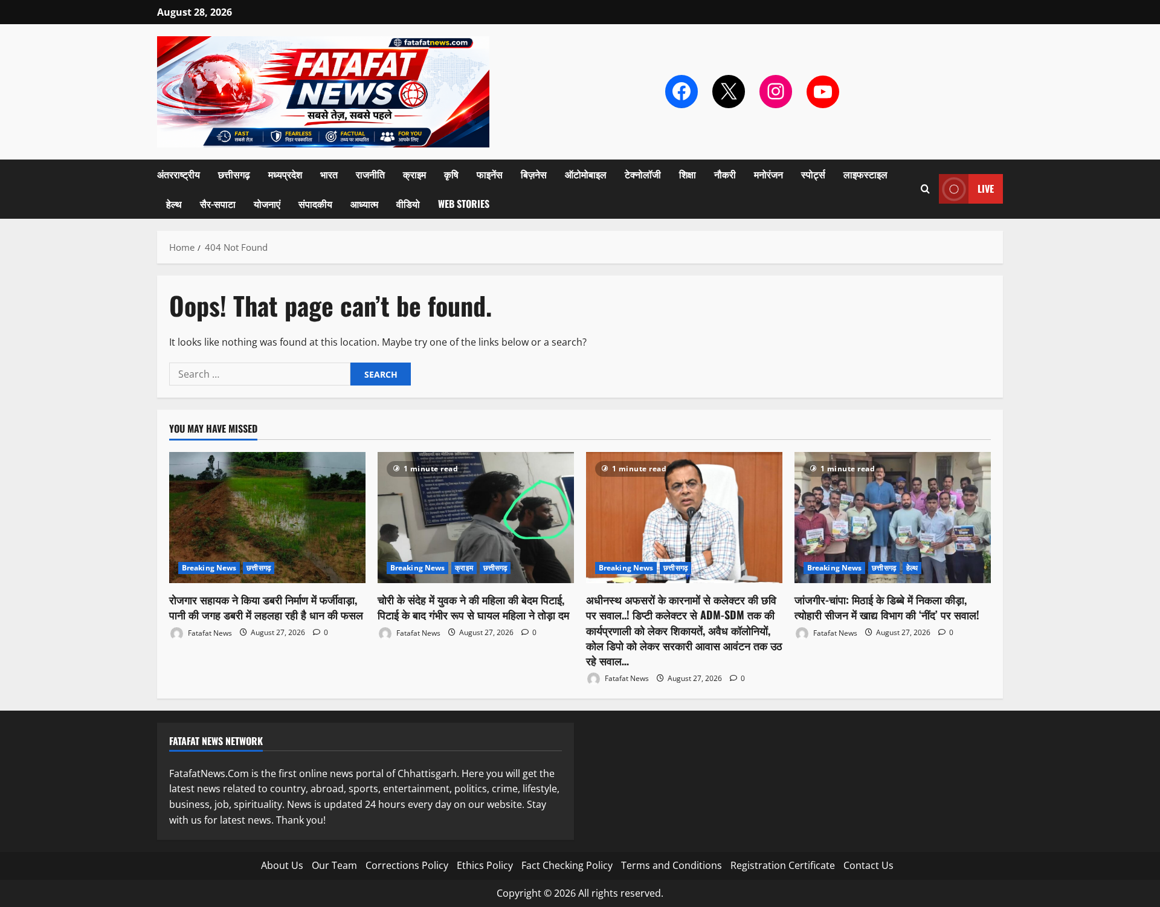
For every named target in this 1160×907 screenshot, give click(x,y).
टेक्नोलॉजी (643, 174)
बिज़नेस (534, 174)
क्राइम (414, 174)
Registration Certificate (782, 865)
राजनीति (370, 174)
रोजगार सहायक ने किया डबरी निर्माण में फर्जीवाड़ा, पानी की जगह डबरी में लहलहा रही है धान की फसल (266, 607)
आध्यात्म (364, 203)
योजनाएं (267, 203)
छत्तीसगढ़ (234, 174)
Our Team (334, 865)
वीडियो (408, 203)
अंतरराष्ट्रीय (178, 174)
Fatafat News (209, 632)
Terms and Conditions (671, 865)
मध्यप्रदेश (285, 174)
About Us (282, 865)
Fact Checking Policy (567, 865)
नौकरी (725, 174)
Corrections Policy (407, 865)
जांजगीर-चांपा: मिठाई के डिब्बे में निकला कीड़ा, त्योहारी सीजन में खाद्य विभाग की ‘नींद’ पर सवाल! (886, 607)
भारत (329, 174)
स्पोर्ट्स (813, 174)
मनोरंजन (768, 174)
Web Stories (463, 203)
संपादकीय (315, 203)
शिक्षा (687, 174)
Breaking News (209, 568)
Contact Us (868, 865)
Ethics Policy (485, 865)
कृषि (451, 174)
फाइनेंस (490, 174)
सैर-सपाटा (218, 203)
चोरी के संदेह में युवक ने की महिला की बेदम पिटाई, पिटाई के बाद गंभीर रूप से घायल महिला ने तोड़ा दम (473, 607)
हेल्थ (174, 203)
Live (986, 188)
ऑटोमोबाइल (586, 174)
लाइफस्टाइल (865, 174)
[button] (925, 189)
